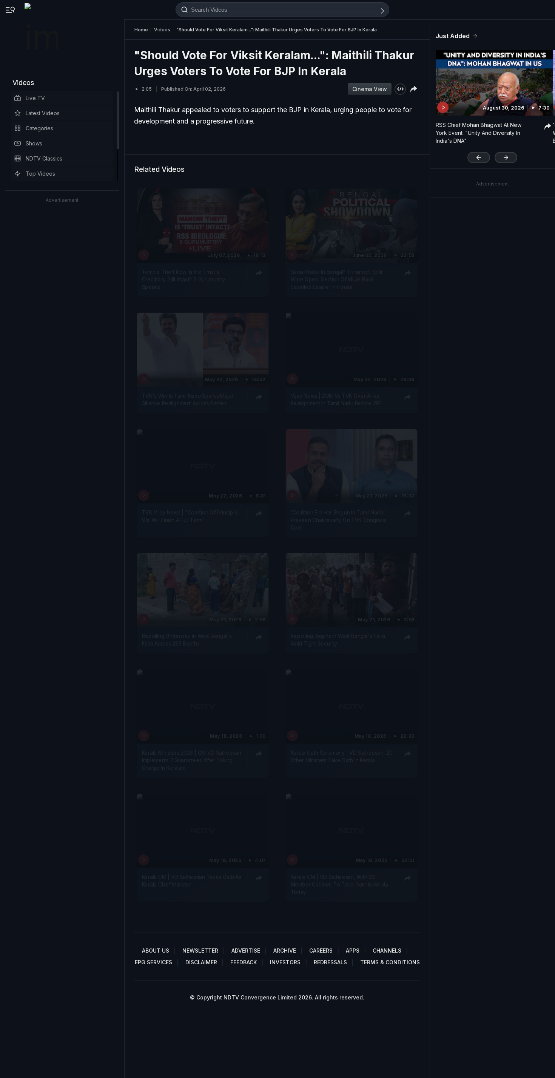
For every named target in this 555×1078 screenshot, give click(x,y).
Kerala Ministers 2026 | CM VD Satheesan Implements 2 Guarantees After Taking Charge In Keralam (191, 760)
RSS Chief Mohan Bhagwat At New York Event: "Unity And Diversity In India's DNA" (478, 133)
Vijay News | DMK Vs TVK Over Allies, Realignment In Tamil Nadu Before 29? (336, 399)
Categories (39, 128)
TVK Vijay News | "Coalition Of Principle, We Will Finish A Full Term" (190, 515)
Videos (23, 82)
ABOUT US (155, 950)
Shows (34, 143)
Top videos (40, 173)
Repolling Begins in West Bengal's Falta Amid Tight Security (338, 640)
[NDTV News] (42, 33)
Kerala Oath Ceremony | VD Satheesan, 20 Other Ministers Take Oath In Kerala (342, 756)
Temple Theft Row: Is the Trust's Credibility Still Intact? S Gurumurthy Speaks (183, 279)
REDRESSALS (330, 962)
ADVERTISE (245, 950)
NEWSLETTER (200, 950)
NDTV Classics (44, 158)
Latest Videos (43, 113)
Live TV (35, 98)
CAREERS (321, 950)
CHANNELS (387, 950)
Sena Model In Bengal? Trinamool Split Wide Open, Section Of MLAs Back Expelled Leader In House (336, 279)
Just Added (453, 36)
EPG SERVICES (153, 962)
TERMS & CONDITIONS (390, 962)
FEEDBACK (243, 962)
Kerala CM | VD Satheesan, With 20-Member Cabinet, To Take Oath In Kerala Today (339, 884)
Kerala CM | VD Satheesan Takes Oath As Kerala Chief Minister (191, 880)
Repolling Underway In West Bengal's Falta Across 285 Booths (187, 640)
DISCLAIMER (201, 962)
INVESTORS (285, 962)
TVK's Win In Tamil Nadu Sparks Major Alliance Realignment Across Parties (188, 399)
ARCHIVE (284, 950)
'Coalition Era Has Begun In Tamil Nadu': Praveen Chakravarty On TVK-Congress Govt (338, 519)
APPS (352, 950)
